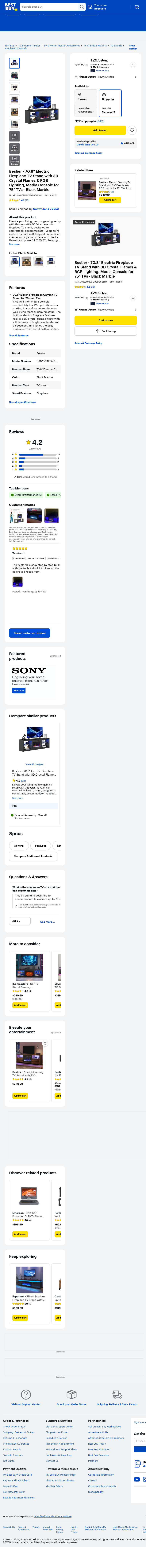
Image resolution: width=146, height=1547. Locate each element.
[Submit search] (82, 7)
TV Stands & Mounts (95, 45)
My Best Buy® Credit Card (17, 1474)
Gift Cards (8, 1460)
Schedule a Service (56, 1437)
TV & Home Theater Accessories (62, 45)
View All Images (34, 764)
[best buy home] (11, 7)
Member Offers (54, 1486)
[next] (59, 262)
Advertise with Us (98, 1432)
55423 (100, 121)
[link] (29, 633)
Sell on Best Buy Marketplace (104, 1426)
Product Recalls (12, 1449)
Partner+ (93, 1460)
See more (14, 244)
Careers (92, 1480)
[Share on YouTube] (137, 1479)
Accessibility (9, 1527)
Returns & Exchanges (15, 1437)
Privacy (36, 1527)
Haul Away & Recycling (58, 1455)
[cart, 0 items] (137, 7)
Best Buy (9, 45)
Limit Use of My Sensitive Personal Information (125, 1528)
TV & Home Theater (29, 45)
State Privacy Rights (59, 1529)
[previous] (11, 262)
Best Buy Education (99, 1449)
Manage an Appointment (60, 1443)
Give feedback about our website (52, 1516)
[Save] (132, 130)
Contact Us (52, 1460)
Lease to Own (10, 1486)
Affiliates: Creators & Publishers (106, 1437)
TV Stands (116, 45)
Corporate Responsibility (102, 1486)
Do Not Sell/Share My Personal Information (95, 1528)
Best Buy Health (97, 1443)
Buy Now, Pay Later (14, 1491)
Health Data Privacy (74, 1529)
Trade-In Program (13, 1455)
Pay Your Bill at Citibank (16, 1480)
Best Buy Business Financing (19, 1497)
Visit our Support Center (59, 1426)
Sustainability (96, 1491)
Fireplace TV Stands (16, 48)
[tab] (19, 845)
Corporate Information (101, 1474)
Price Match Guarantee (16, 1443)
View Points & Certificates (60, 1480)
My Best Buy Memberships (60, 1474)
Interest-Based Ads (48, 1528)
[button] (133, 65)
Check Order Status (14, 1426)
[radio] (86, 103)
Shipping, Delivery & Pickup (18, 1432)
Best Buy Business (98, 1455)
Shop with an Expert (57, 1432)
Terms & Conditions (23, 1528)
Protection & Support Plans (61, 1449)
